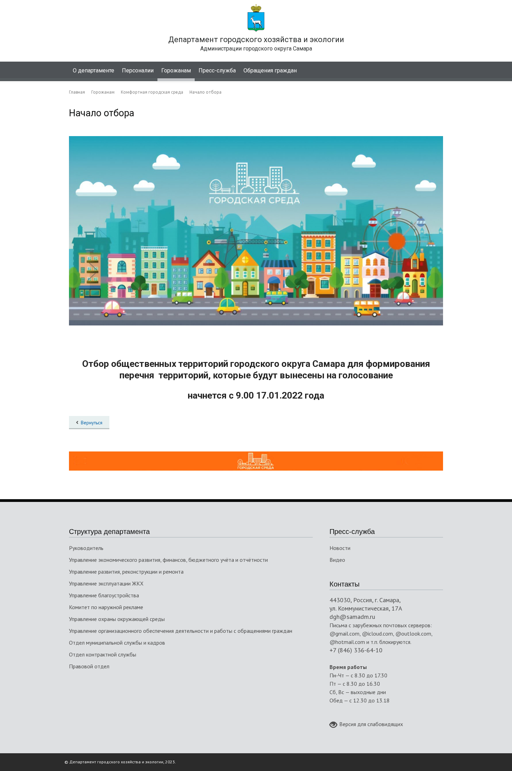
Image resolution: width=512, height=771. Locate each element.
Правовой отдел (89, 666)
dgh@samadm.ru (352, 617)
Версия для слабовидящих (371, 724)
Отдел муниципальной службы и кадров (117, 642)
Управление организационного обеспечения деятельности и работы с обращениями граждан (180, 630)
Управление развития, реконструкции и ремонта (126, 571)
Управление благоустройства (104, 595)
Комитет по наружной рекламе (106, 607)
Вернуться (91, 422)
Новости (339, 547)
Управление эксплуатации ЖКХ (106, 583)
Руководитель (86, 547)
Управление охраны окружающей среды (117, 618)
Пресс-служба (217, 70)
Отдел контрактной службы (102, 654)
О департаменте (93, 70)
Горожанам (176, 70)
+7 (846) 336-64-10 (355, 650)
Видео (337, 559)
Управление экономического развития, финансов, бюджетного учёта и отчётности (168, 559)
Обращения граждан (270, 70)
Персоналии (138, 70)
